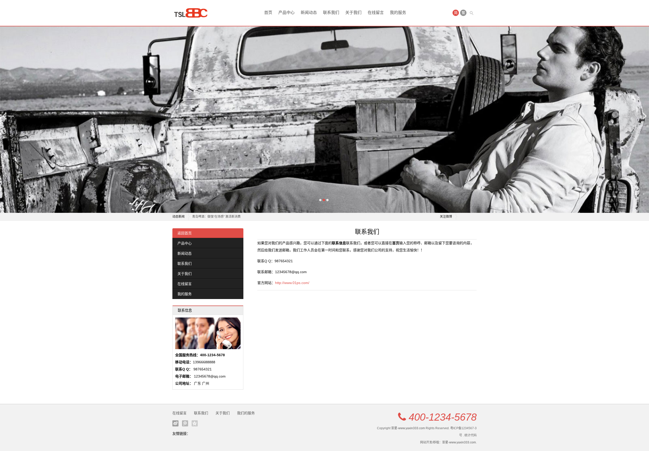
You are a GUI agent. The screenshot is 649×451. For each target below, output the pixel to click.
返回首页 (184, 233)
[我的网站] (192, 13)
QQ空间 (195, 423)
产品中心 (286, 12)
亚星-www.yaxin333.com (408, 428)
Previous (5, 116)
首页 (268, 12)
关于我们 (353, 12)
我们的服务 (246, 413)
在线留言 (376, 12)
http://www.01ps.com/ (292, 283)
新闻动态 (309, 12)
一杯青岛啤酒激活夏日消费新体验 (215, 216)
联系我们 (331, 12)
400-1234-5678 (443, 417)
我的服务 (398, 12)
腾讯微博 (185, 423)
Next (644, 116)
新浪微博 (175, 423)
